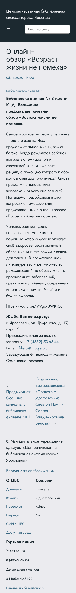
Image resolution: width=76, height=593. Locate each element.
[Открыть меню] (8, 29)
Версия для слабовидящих (30, 470)
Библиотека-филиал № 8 (24, 91)
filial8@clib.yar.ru (33, 348)
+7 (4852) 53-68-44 (42, 342)
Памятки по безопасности (25, 588)
